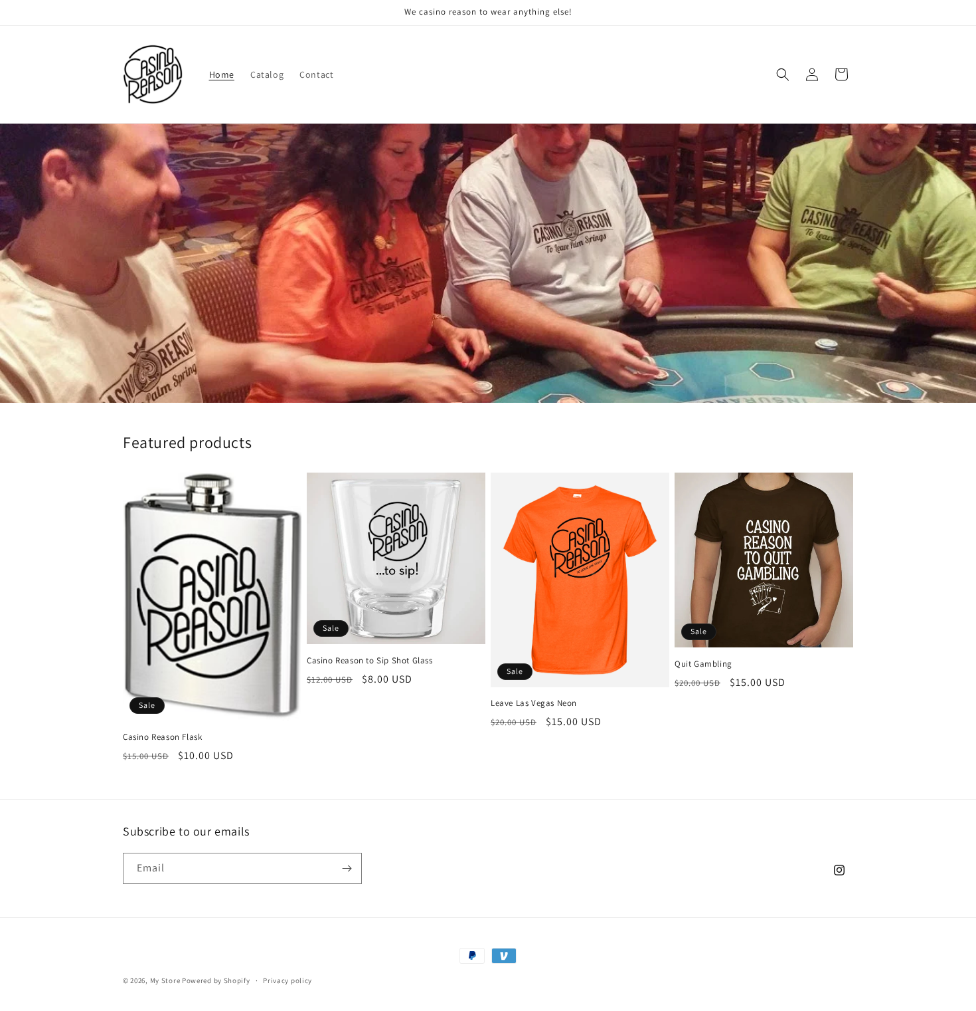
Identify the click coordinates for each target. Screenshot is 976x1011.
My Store (165, 980)
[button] (782, 74)
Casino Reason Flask (162, 737)
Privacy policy (287, 979)
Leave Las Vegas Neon (534, 703)
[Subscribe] (346, 868)
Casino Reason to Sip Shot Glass (370, 660)
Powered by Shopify (216, 980)
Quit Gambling (703, 664)
